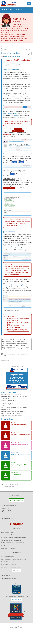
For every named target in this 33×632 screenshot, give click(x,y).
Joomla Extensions (10, 232)
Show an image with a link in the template (15, 407)
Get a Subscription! (17, 500)
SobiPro (7, 360)
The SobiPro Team (8, 511)
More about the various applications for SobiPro (17, 402)
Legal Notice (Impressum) (8, 532)
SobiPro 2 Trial (15, 432)
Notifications (14, 472)
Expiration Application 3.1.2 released (11, 567)
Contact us (6, 508)
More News (16, 570)
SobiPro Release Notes (9, 400)
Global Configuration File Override (17, 329)
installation (7, 56)
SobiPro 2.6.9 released (7, 556)
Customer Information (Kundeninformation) (12, 542)
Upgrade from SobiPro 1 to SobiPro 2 (14, 413)
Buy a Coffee (17, 599)
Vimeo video (6, 409)
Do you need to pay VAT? (8, 548)
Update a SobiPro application (16, 325)
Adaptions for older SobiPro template (14, 411)
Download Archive (9, 518)
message (13, 56)
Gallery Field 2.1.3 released (8, 564)
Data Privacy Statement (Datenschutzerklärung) (14, 537)
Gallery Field (14, 452)
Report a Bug (6, 575)
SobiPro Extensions (11, 69)
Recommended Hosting (9, 578)
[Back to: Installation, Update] (2, 353)
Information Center (11, 9)
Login (4, 513)
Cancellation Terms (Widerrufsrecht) (11, 540)
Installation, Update (10, 53)
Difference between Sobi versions (12, 415)
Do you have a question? (9, 505)
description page (6, 30)
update (18, 56)
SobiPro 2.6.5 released (7, 561)
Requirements (7, 406)
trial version (17, 30)
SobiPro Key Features (9, 404)
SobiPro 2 (13, 422)
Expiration (14, 462)
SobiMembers (15, 442)
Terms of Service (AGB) (7, 534)
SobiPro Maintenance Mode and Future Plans (13, 559)
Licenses (3, 545)
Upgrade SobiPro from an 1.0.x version (18, 331)
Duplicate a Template (14, 327)
